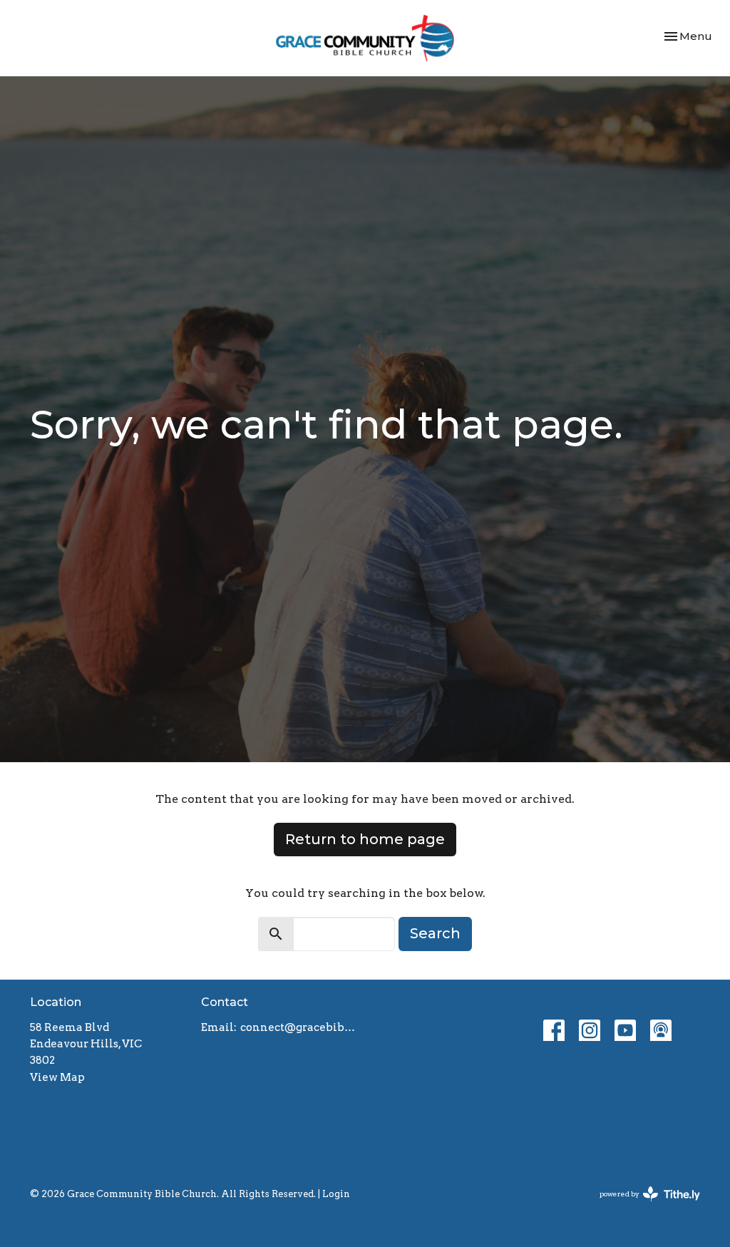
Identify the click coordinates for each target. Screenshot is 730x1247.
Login (336, 1194)
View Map (57, 1077)
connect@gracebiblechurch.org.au (299, 1027)
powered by (642, 1206)
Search (435, 933)
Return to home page (365, 839)
